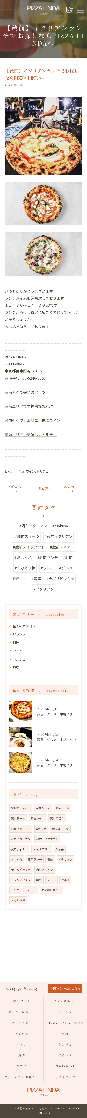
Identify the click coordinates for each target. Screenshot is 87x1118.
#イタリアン (43, 589)
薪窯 (39, 880)
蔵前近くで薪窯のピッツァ (27, 392)
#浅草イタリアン (33, 526)
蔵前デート (18, 818)
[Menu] (79, 10)
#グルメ (66, 568)
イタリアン (65, 859)
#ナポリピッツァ (60, 578)
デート (51, 880)
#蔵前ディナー (62, 547)
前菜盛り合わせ (51, 890)
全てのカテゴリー (26, 626)
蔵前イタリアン (21, 839)
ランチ (15, 890)
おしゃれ (16, 859)
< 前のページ (16, 488)
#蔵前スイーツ (27, 536)
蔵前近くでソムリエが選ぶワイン (32, 420)
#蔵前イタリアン (58, 536)
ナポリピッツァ (21, 869)
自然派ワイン (44, 869)
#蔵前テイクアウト (29, 547)
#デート (19, 578)
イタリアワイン (21, 880)
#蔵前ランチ (47, 557)
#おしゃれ (23, 557)
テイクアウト (41, 849)
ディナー (30, 890)
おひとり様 (18, 900)
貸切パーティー (20, 808)
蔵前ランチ (35, 859)
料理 (21, 471)
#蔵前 (68, 557)
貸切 (16, 667)
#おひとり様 (25, 568)
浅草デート (62, 808)
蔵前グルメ (43, 808)
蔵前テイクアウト (47, 839)
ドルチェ (43, 471)
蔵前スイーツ (60, 829)
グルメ (65, 880)
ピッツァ (11, 471)
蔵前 (50, 859)
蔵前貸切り (57, 818)
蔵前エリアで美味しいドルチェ (31, 434)
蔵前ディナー (19, 849)
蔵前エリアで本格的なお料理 (29, 406)
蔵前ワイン (38, 818)
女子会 (59, 849)
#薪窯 (36, 578)
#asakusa (60, 526)
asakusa (41, 829)
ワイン (30, 471)
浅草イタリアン (21, 829)
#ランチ (47, 568)
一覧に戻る (43, 488)
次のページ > (70, 488)
